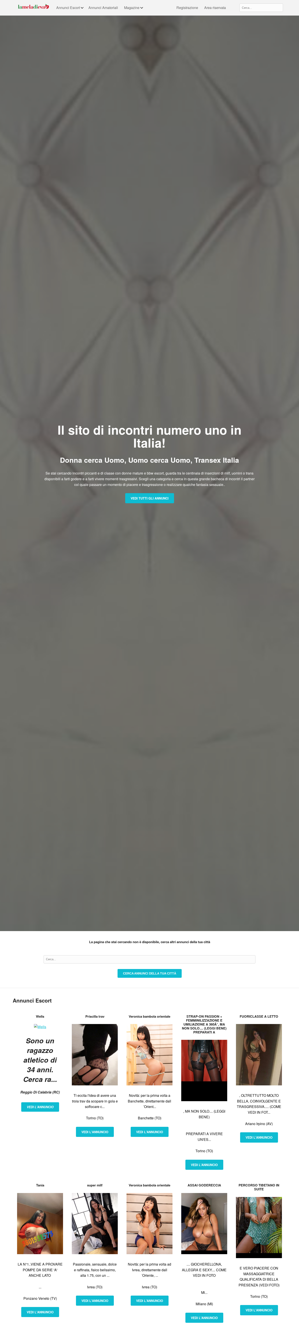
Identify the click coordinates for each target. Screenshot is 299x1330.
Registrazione (187, 7)
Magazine (131, 7)
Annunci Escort (68, 7)
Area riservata (215, 7)
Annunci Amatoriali (103, 7)
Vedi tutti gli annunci (150, 498)
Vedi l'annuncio (40, 1107)
